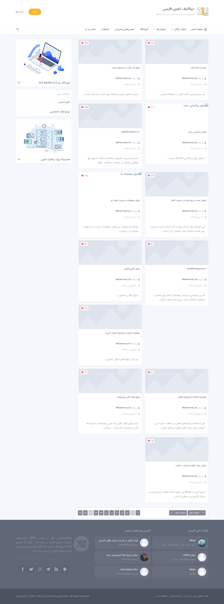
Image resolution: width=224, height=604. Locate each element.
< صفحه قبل (196, 513)
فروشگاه (144, 29)
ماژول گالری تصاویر (132, 268)
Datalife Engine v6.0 (130, 132)
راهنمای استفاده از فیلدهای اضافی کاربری (122, 333)
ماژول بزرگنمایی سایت (197, 132)
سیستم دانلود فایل (198, 67)
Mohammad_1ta (189, 78)
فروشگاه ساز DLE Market (54, 83)
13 (96, 513)
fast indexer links (129, 569)
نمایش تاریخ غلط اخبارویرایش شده (122, 555)
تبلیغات (105, 29)
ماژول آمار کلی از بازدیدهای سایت (126, 67)
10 (112, 513)
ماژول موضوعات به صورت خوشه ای (125, 200)
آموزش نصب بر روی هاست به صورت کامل (188, 200)
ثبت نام (19, 12)
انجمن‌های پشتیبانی (124, 29)
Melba (193, 569)
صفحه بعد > (178, 513)
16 (80, 513)
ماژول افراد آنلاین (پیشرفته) (128, 397)
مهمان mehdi (189, 555)
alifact (192, 540)
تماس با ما (90, 29)
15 (85, 513)
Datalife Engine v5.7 (196, 268)
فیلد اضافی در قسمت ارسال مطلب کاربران (118, 540)
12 (101, 513)
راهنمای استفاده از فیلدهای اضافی (192, 397)
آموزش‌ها (161, 29)
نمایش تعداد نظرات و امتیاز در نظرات (191, 465)
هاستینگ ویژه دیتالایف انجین (55, 160)
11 (106, 513)
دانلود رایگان (180, 29)
